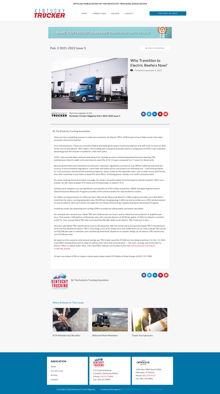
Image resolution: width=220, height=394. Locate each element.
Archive (115, 13)
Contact (129, 13)
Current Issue (99, 13)
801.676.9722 (149, 375)
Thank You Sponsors (142, 335)
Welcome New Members (105, 335)
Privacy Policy (157, 389)
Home (84, 13)
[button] (143, 114)
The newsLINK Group (130, 389)
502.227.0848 (106, 376)
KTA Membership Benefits (66, 335)
